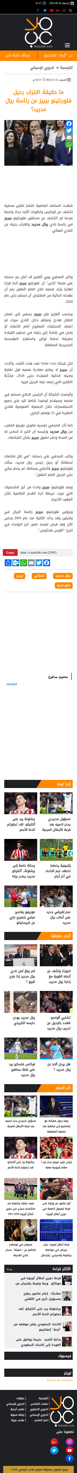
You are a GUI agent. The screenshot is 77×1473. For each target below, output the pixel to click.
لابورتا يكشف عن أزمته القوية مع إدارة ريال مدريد (59, 976)
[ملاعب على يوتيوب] (52, 10)
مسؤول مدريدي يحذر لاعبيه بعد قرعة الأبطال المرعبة (56, 824)
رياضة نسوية (17, 1415)
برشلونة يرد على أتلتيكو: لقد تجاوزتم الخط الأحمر (21, 824)
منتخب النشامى (39, 1404)
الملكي (39, 576)
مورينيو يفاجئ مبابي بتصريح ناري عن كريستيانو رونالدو (22, 917)
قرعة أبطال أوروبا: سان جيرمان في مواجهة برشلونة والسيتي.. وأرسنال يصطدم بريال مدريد (56, 1250)
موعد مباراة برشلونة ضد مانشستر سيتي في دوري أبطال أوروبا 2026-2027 (20, 1208)
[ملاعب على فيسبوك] (39, 10)
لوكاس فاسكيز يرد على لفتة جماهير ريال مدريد (22, 1070)
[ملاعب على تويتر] (45, 10)
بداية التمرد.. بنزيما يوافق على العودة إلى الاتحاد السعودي (38, 1342)
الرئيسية (66, 67)
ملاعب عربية (17, 1420)
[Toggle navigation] (67, 45)
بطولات (20, 1398)
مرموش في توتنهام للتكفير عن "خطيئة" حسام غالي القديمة (21, 1250)
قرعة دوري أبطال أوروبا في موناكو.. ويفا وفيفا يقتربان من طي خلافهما (38, 1283)
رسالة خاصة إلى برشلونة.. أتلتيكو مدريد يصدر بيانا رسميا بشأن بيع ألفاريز (23, 871)
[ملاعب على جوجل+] (58, 10)
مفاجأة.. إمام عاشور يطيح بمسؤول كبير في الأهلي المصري (42, 1299)
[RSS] (71, 10)
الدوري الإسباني (42, 68)
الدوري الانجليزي (39, 1409)
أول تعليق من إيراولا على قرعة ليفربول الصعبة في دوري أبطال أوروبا (56, 1208)
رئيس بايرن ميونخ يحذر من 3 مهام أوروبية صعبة (56, 1165)
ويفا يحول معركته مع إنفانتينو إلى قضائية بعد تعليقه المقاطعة (56, 1126)
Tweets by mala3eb (60, 1380)
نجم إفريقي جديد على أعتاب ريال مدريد (58, 917)
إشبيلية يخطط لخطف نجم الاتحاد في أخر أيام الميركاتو (58, 871)
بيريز (8, 218)
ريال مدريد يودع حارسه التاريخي (24, 1020)
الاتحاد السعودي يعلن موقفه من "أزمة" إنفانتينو (37, 1327)
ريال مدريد (39, 224)
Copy (10, 552)
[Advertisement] (38, 244)
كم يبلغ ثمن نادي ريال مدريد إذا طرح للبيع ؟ (22, 976)
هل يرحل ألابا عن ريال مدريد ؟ (59, 1067)
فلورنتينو (63, 585)
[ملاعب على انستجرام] (64, 10)
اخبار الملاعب (41, 1420)
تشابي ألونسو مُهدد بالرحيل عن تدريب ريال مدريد (59, 1023)
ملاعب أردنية (17, 1409)
